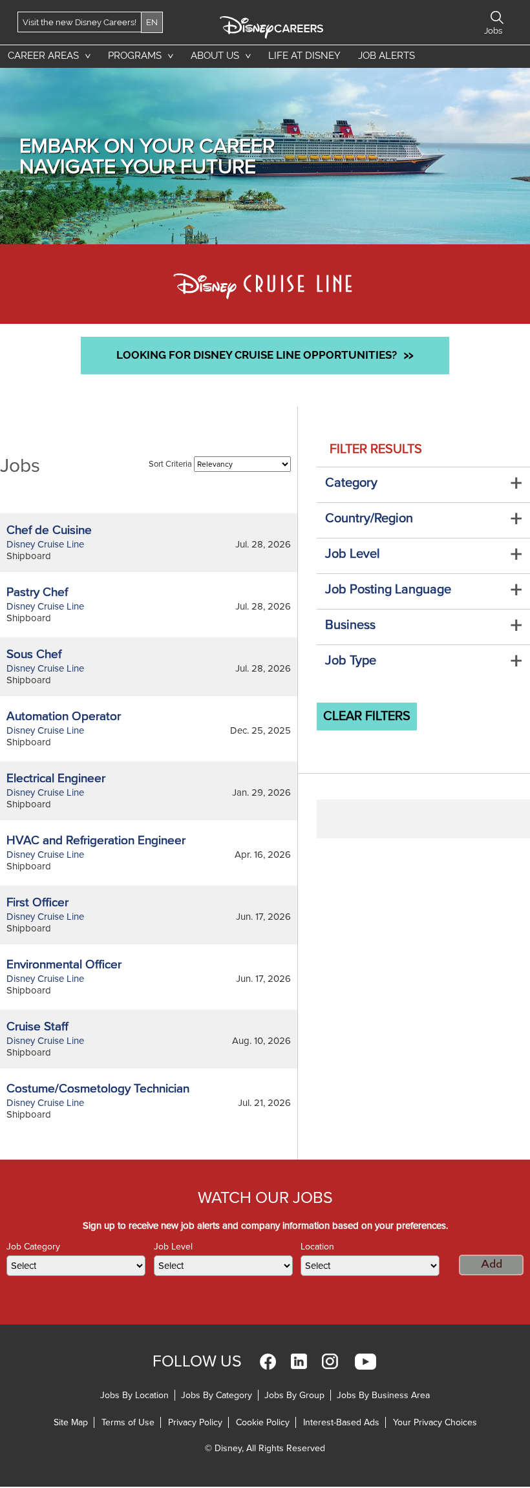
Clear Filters (366, 716)
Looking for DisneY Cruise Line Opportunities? (265, 354)
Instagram (330, 1362)
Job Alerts (386, 55)
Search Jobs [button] (497, 17)
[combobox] (75, 1265)
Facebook (268, 1362)
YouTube (365, 1362)
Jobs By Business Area (383, 1395)
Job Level (352, 554)
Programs (135, 55)
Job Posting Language (388, 589)
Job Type (350, 660)
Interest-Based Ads (341, 1422)
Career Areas (43, 55)
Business (350, 625)
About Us (215, 55)
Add (491, 1265)
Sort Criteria (170, 464)
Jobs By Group (294, 1395)
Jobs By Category (216, 1395)
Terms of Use (127, 1422)
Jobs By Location (134, 1395)
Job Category (33, 1246)
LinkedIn (299, 1362)
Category (351, 483)
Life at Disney (304, 55)
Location (317, 1246)
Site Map (71, 1422)
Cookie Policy (263, 1422)
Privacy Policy (195, 1422)
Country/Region (369, 518)
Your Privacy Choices (435, 1422)
